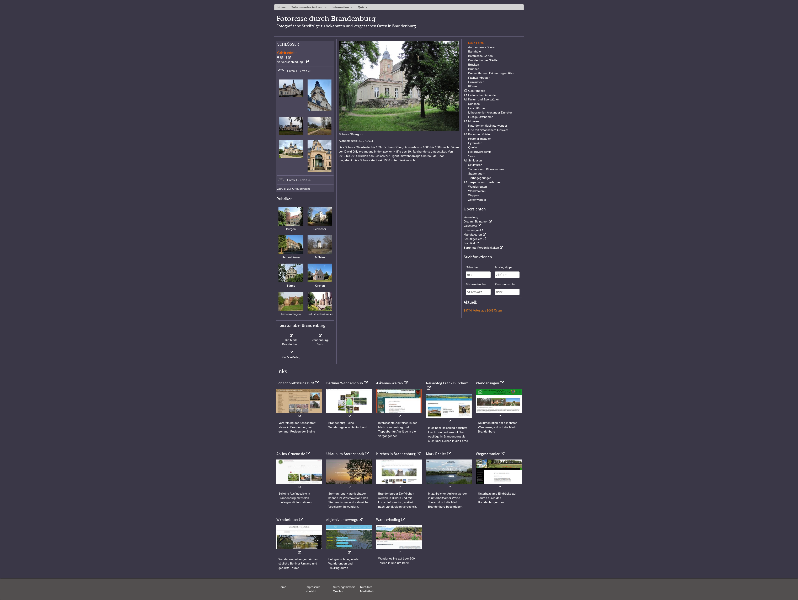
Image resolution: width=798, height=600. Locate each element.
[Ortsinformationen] (288, 57)
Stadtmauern (476, 173)
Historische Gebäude (482, 95)
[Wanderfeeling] (399, 550)
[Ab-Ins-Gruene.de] (299, 485)
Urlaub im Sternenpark (345, 453)
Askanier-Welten (389, 383)
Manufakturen (473, 234)
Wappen (473, 195)
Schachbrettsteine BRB (295, 383)
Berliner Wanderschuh (344, 383)
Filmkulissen (476, 82)
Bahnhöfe (474, 51)
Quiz (361, 7)
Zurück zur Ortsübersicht (293, 188)
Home (281, 7)
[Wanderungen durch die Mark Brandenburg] (499, 414)
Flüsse (472, 86)
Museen (473, 121)
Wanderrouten (477, 186)
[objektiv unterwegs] (349, 550)
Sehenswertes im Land (307, 7)
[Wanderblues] (299, 550)
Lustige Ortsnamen (480, 117)
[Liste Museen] (465, 121)
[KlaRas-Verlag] (291, 352)
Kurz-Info (366, 587)
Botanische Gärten (480, 55)
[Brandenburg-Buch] (320, 335)
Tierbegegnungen (479, 178)
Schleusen (475, 160)
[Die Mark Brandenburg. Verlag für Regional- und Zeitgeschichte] (291, 335)
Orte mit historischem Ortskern (488, 130)
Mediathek (367, 591)
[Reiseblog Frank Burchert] (449, 419)
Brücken (473, 64)
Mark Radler (436, 453)
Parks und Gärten (479, 134)
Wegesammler (488, 453)
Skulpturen (475, 164)
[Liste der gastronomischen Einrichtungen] (465, 90)
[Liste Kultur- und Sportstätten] (465, 99)
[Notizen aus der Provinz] (449, 485)
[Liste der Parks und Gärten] (465, 134)
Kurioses (474, 103)
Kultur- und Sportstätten (484, 99)
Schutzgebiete (473, 239)
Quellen (473, 147)
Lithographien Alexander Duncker (490, 112)
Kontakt (311, 591)
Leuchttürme (476, 108)
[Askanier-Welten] (399, 414)
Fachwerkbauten (479, 77)
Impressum (313, 587)
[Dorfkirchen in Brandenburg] (399, 485)
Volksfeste (470, 225)
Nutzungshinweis (344, 587)
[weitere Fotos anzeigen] (281, 70)
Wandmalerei (476, 191)
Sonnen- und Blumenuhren (486, 169)
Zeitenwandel (477, 199)
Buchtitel (469, 243)
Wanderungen (487, 383)
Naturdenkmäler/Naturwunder (487, 125)
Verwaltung (471, 217)
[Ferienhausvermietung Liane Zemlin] (349, 485)
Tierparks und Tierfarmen (484, 182)
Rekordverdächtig (479, 151)
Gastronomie (476, 90)
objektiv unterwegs (342, 519)
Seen (471, 156)
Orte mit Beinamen (476, 221)
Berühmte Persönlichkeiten (481, 247)
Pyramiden (475, 143)
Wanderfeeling (388, 519)
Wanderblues (287, 519)
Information (340, 7)
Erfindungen (472, 230)
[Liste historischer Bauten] (465, 95)
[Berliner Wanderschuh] (349, 414)
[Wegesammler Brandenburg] (499, 485)
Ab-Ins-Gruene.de (290, 453)
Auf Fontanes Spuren (482, 47)
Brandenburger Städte (483, 60)
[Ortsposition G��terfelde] (280, 57)
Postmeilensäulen (479, 138)
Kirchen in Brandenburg (396, 453)
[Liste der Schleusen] (465, 160)
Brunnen (473, 69)
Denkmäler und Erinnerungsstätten (491, 73)
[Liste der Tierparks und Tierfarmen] (465, 182)
